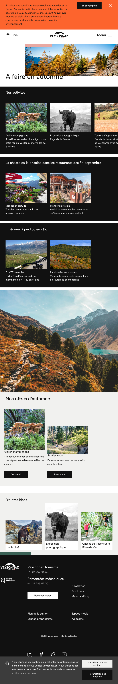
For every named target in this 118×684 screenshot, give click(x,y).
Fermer (110, 5)
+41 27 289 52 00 (38, 583)
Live (15, 35)
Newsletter (78, 586)
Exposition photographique (56, 545)
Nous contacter (42, 595)
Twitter (52, 654)
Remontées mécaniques (46, 579)
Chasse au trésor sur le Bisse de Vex (96, 545)
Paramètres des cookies (97, 675)
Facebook (41, 654)
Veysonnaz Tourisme (9, 566)
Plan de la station (38, 613)
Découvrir (15, 474)
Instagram (30, 654)
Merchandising (80, 596)
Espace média (79, 613)
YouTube (64, 654)
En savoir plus (89, 5)
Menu (101, 35)
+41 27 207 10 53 (38, 571)
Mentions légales (69, 636)
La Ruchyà (13, 547)
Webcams (77, 619)
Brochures (77, 591)
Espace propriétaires (40, 619)
